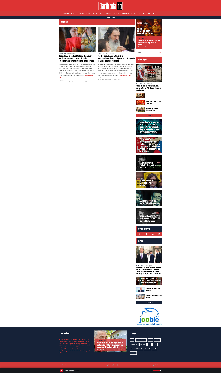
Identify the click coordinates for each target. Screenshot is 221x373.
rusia (154, 348)
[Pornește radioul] (61, 370)
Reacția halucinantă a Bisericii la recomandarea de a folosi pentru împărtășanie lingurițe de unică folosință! (116, 59)
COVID (150, 340)
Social (88, 13)
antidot (60, 82)
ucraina (133, 353)
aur (132, 340)
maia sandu (134, 344)
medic (75, 82)
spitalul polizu (87, 82)
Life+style (108, 13)
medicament (80, 82)
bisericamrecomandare (107, 79)
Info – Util (116, 13)
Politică (73, 13)
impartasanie (66, 82)
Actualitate (66, 13)
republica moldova (136, 348)
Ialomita (157, 340)
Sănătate (94, 13)
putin (155, 344)
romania (147, 348)
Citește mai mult (125, 75)
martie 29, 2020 (62, 53)
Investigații (81, 13)
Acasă (113, 17)
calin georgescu (141, 340)
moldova (142, 344)
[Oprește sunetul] (151, 370)
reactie (119, 79)
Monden (133, 13)
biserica (99, 79)
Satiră (101, 13)
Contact (108, 17)
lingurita (71, 82)
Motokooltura (125, 13)
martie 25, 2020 (101, 53)
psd (149, 344)
